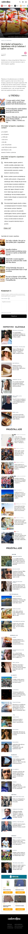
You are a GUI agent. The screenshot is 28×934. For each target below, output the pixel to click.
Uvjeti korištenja (18, 924)
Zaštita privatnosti (19, 926)
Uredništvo (10, 926)
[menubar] (23, 2)
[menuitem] (23, 2)
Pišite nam (9, 924)
